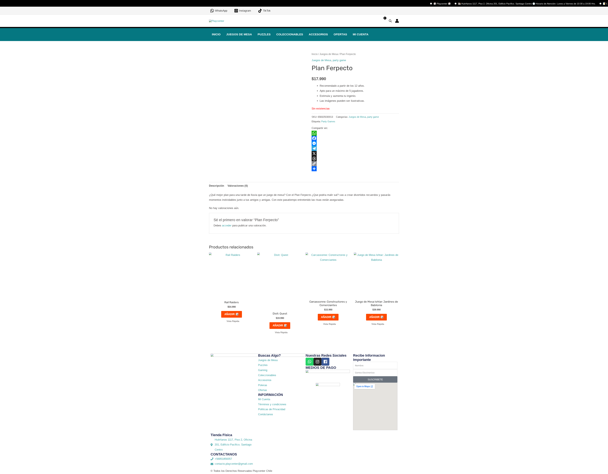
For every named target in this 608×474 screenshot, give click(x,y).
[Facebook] (355, 138)
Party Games (328, 121)
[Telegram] (355, 148)
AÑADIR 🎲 (231, 314)
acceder (226, 225)
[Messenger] (355, 143)
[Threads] (355, 158)
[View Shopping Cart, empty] (382, 20)
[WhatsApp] (355, 133)
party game (339, 60)
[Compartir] (355, 168)
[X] (355, 153)
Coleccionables (289, 34)
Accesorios (318, 34)
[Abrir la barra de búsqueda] (390, 20)
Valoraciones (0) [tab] (238, 185)
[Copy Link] (355, 163)
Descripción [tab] (216, 185)
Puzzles (264, 34)
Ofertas (340, 34)
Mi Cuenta (360, 34)
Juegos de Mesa (239, 34)
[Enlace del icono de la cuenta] (397, 21)
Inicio (216, 34)
